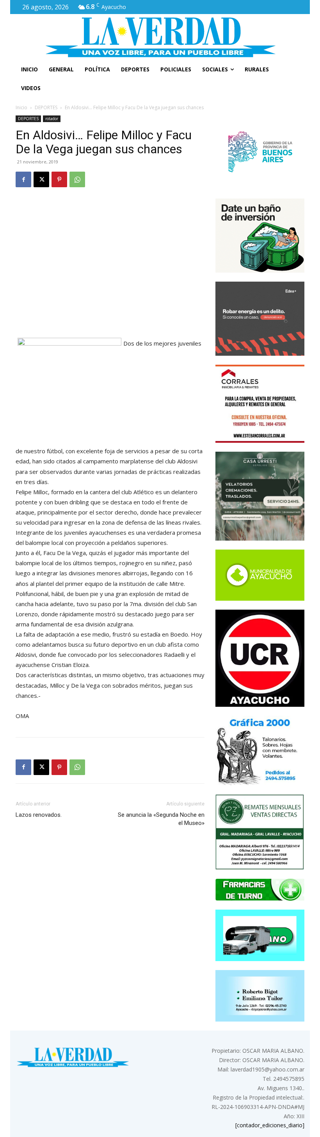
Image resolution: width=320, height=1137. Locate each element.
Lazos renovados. (39, 814)
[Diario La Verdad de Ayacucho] (160, 37)
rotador (51, 118)
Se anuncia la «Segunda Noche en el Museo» (161, 819)
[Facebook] (23, 179)
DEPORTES (46, 107)
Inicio (21, 107)
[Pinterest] (59, 179)
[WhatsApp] (77, 179)
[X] (41, 179)
